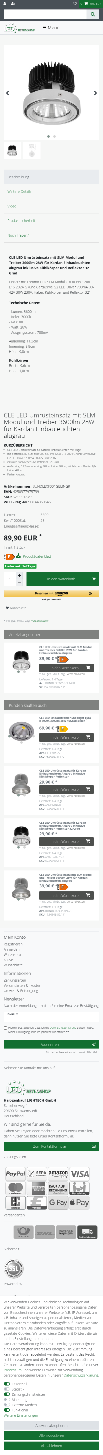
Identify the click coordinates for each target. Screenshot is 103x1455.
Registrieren (13, 944)
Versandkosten (39, 620)
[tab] (51, 177)
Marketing (19, 1399)
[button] (51, 595)
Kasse (8, 959)
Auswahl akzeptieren (52, 1425)
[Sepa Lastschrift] (37, 1174)
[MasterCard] (15, 1188)
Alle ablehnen (51, 1445)
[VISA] (79, 1174)
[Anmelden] (5, 4)
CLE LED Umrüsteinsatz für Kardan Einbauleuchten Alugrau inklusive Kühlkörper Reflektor (62, 773)
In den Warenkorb (61, 579)
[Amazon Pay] (58, 1174)
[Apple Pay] (79, 1202)
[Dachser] (66, 1232)
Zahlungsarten (15, 980)
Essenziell (19, 1384)
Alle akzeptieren (51, 1435)
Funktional (20, 1410)
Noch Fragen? (18, 235)
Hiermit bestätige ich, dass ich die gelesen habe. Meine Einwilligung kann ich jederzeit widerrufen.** (51, 1030)
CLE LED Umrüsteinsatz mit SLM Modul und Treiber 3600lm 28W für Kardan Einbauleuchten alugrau (65, 650)
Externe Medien (24, 1404)
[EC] (15, 1202)
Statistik (18, 1389)
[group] (21, 660)
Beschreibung (18, 177)
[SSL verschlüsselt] (14, 1269)
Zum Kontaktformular (49, 1146)
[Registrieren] (14, 4)
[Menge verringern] (19, 582)
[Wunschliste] (75, 4)
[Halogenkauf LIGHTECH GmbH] (29, 1087)
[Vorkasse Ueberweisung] (37, 1202)
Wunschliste (17, 608)
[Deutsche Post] (23, 1232)
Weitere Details (20, 191)
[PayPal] (15, 1174)
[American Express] (37, 1188)
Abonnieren (50, 1044)
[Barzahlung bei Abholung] (79, 1188)
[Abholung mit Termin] (87, 1232)
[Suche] (92, 14)
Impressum (13, 1370)
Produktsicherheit (21, 220)
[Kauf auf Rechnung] (58, 1188)
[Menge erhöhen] (19, 575)
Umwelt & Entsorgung (21, 990)
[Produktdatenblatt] (19, 555)
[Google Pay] (58, 1202)
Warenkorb (12, 954)
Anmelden (12, 949)
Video (12, 206)
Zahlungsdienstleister (28, 1394)
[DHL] (45, 1232)
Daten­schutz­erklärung (81, 1375)
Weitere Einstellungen (21, 1415)
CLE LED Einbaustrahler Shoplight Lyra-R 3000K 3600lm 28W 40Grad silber (65, 719)
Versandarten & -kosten (22, 985)
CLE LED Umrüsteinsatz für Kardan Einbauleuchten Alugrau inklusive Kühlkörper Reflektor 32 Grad (62, 825)
